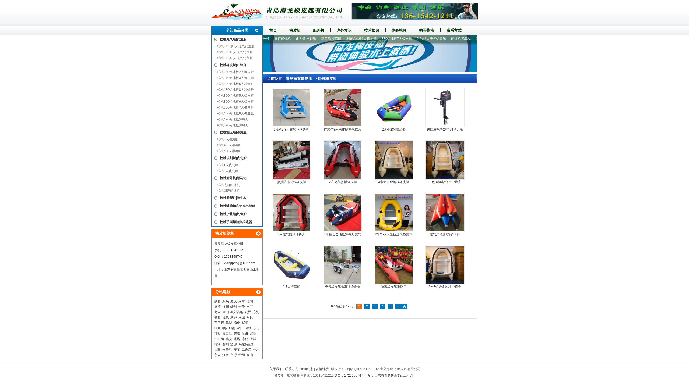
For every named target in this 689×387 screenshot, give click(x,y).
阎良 (250, 317)
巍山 (250, 355)
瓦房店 (219, 323)
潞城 (248, 328)
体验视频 (399, 30)
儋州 (225, 344)
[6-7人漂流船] (291, 264)
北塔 (237, 339)
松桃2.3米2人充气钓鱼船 (235, 52)
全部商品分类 (237, 30)
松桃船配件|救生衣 (233, 198)
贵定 (467, 39)
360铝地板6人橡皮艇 (350, 39)
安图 (237, 350)
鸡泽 (248, 312)
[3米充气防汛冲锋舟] (291, 212)
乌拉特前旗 (246, 344)
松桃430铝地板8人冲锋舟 (235, 90)
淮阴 (250, 301)
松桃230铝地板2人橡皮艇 (235, 72)
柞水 (256, 350)
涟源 (233, 344)
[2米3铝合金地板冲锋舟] (445, 264)
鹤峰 (237, 333)
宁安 (217, 355)
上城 (253, 339)
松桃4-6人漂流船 (229, 145)
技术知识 (371, 30)
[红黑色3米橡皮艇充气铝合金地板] (342, 107)
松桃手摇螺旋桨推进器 (236, 222)
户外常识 (344, 30)
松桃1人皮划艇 (227, 165)
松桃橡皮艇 (327, 78)
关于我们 (276, 369)
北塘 (253, 333)
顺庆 (233, 301)
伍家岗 (219, 339)
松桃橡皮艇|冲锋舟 (233, 65)
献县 (217, 301)
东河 (256, 312)
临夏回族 (220, 328)
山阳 (217, 350)
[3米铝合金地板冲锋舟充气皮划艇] (342, 212)
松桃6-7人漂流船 (229, 151)
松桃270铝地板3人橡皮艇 (235, 78)
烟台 (225, 355)
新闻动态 (306, 369)
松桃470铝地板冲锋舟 (233, 119)
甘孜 (217, 333)
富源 (233, 355)
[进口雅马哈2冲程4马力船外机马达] (445, 107)
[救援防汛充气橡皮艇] (291, 160)
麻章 (241, 301)
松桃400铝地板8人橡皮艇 (235, 113)
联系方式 (454, 30)
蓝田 (245, 333)
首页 (273, 30)
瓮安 (217, 312)
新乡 (233, 317)
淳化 (245, 339)
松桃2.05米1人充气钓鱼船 (236, 46)
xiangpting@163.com (239, 263)
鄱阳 (245, 323)
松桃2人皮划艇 (227, 171)
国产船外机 (271, 39)
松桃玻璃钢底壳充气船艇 (237, 206)
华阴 (241, 355)
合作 (241, 307)
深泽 (240, 328)
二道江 (246, 350)
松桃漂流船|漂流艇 (233, 132)
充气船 (291, 375)
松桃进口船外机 (228, 185)
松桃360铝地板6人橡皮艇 (235, 101)
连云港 (227, 350)
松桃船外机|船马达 (233, 178)
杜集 (225, 317)
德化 (237, 323)
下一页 (401, 306)
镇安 (229, 339)
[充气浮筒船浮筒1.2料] (445, 212)
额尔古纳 (236, 312)
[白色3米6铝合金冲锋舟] (445, 160)
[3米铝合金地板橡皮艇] (393, 160)
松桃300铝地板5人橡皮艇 (235, 96)
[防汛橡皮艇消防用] (393, 264)
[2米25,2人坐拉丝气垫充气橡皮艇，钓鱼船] (393, 212)
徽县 (217, 317)
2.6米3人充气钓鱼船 (419, 39)
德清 (217, 307)
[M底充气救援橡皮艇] (342, 160)
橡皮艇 (295, 30)
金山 (225, 312)
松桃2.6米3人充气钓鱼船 (235, 58)
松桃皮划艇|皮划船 (233, 158)
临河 (217, 344)
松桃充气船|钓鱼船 (233, 39)
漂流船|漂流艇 (319, 39)
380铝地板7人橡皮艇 (385, 39)
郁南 (232, 328)
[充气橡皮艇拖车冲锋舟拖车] (342, 264)
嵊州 (233, 307)
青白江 (227, 333)
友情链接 (322, 369)
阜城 (229, 323)
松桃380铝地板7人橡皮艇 (235, 107)
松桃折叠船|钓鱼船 (233, 214)
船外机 (318, 30)
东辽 (256, 328)
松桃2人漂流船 (227, 139)
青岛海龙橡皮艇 (299, 78)
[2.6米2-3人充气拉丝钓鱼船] (291, 107)
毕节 (250, 307)
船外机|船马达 (449, 39)
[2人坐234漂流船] (393, 107)
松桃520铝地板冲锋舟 (233, 125)
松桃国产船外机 (228, 191)
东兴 (225, 301)
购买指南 (426, 30)
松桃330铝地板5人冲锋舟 (235, 84)
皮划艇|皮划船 (294, 39)
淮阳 (225, 307)
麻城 (241, 317)
